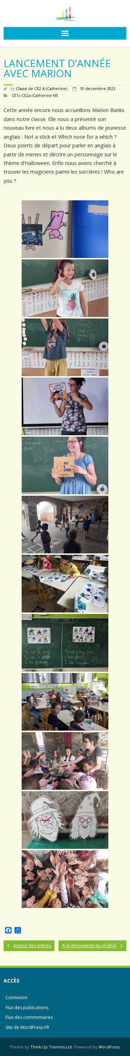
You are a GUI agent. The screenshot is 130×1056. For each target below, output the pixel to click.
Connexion (16, 997)
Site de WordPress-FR (27, 1027)
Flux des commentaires (29, 1017)
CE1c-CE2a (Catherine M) (35, 95)
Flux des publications (26, 1007)
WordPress (109, 1047)
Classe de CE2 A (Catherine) (41, 88)
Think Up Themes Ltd (51, 1047)
